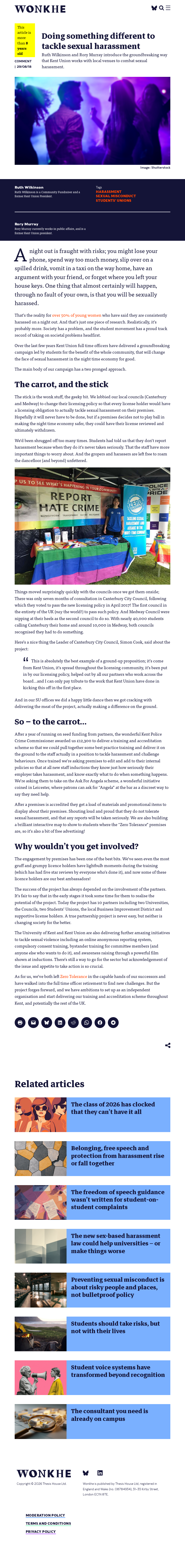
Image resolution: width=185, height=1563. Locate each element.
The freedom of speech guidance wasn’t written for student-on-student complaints (117, 1199)
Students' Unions (113, 201)
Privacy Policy (41, 1532)
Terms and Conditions (48, 1523)
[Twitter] (154, 7)
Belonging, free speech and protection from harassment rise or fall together (117, 1155)
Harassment (109, 192)
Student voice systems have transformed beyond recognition (118, 1371)
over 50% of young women (76, 314)
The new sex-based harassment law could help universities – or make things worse (115, 1243)
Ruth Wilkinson (29, 187)
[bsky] (88, 1473)
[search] (161, 7)
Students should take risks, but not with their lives (115, 1327)
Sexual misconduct (116, 196)
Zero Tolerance (73, 976)
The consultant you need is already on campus (109, 1415)
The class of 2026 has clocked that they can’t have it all (113, 1108)
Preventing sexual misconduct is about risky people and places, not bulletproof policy (117, 1287)
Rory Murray (26, 224)
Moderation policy (45, 1515)
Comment (23, 61)
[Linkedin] (98, 1473)
